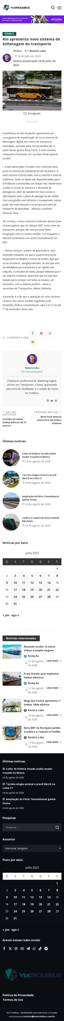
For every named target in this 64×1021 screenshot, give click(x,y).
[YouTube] (56, 401)
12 (31, 583)
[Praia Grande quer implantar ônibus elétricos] (12, 679)
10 (15, 583)
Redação (33, 655)
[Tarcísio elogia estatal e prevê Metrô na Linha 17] (11, 479)
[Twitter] (10, 949)
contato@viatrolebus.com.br (39, 1016)
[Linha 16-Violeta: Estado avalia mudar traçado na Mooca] (11, 457)
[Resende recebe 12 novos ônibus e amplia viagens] (12, 652)
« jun (6, 615)
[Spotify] (46, 949)
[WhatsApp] (49, 333)
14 (48, 583)
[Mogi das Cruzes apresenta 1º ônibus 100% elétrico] (12, 706)
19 (31, 590)
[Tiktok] (40, 949)
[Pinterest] (41, 333)
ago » (15, 615)
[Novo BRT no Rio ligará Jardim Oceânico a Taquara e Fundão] (12, 733)
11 (23, 583)
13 (40, 583)
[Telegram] (28, 949)
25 (23, 597)
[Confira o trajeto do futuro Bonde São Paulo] (11, 522)
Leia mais (52, 660)
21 (48, 590)
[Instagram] (48, 401)
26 (31, 597)
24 (15, 597)
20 (40, 590)
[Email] (32, 342)
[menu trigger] (59, 7)
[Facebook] (32, 333)
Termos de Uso (13, 1000)
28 (48, 597)
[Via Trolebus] (32, 975)
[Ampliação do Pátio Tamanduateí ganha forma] (11, 500)
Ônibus (9, 33)
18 (23, 590)
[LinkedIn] (52, 401)
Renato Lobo (38, 50)
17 (15, 590)
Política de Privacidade (18, 995)
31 (15, 604)
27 (40, 597)
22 (57, 590)
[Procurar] (53, 7)
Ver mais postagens (32, 371)
